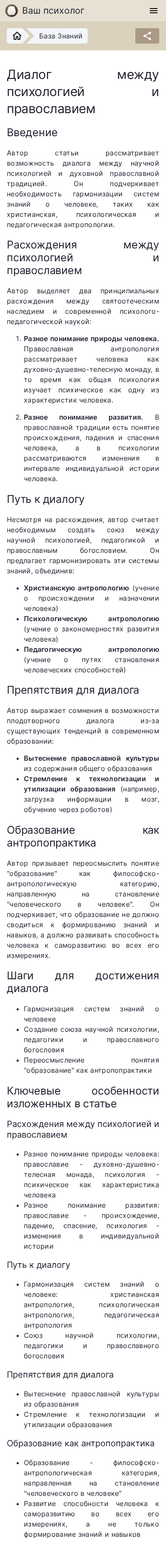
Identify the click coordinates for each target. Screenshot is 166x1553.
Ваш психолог (53, 10)
